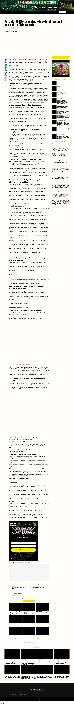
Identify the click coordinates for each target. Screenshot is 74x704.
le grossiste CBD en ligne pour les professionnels (60, 167)
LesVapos (55, 144)
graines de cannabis (61, 148)
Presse (35, 692)
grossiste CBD (60, 177)
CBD (25, 562)
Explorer (22, 15)
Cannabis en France (20, 562)
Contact (28, 694)
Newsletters (62, 12)
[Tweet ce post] (5, 62)
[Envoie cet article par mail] (5, 77)
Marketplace (51, 15)
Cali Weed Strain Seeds (61, 154)
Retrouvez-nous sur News (53, 692)
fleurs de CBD (60, 162)
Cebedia (14, 694)
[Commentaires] (5, 80)
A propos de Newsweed (10, 692)
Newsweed (6, 18)
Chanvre (28, 562)
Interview (16, 18)
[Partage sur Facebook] (5, 59)
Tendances (44, 15)
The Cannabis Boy (21, 694)
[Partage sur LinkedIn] (5, 65)
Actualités (28, 15)
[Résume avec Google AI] (5, 75)
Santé (33, 15)
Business (38, 15)
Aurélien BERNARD (12, 28)
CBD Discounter (55, 194)
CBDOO (55, 189)
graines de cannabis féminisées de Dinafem (60, 186)
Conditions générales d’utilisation (24, 692)
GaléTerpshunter (22, 69)
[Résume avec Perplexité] (5, 70)
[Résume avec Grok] (5, 72)
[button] (37, 703)
